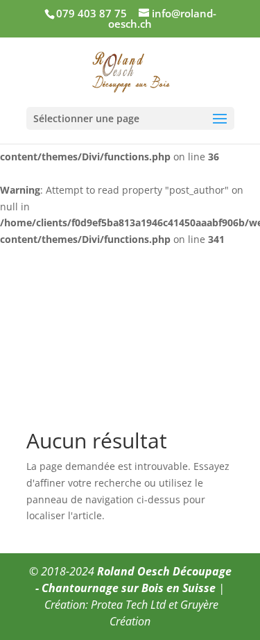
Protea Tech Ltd (128, 604)
